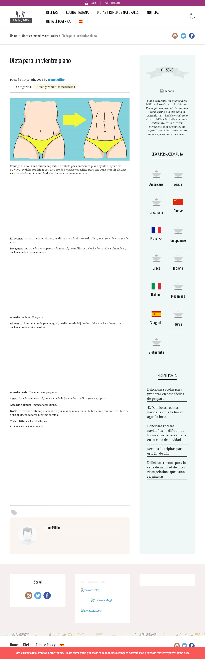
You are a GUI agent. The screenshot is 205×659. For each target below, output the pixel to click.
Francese (156, 239)
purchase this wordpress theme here (167, 652)
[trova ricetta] (90, 590)
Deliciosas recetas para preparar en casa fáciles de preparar (165, 394)
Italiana (156, 295)
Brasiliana (156, 213)
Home (13, 36)
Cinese (178, 211)
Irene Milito (56, 79)
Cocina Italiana (77, 13)
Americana (156, 185)
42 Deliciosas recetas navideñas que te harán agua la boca (165, 412)
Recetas (52, 13)
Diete (27, 645)
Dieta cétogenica (58, 22)
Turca (178, 324)
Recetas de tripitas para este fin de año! (165, 451)
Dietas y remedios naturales (118, 13)
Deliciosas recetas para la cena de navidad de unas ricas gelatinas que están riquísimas (166, 469)
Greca (156, 268)
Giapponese (178, 241)
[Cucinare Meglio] (102, 600)
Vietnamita (156, 353)
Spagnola (156, 323)
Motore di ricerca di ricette (93, 582)
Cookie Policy (46, 645)
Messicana (178, 296)
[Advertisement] (70, 206)
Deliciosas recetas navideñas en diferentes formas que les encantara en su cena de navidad (166, 433)
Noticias (153, 13)
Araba (178, 185)
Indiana (178, 268)
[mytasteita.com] (91, 610)
